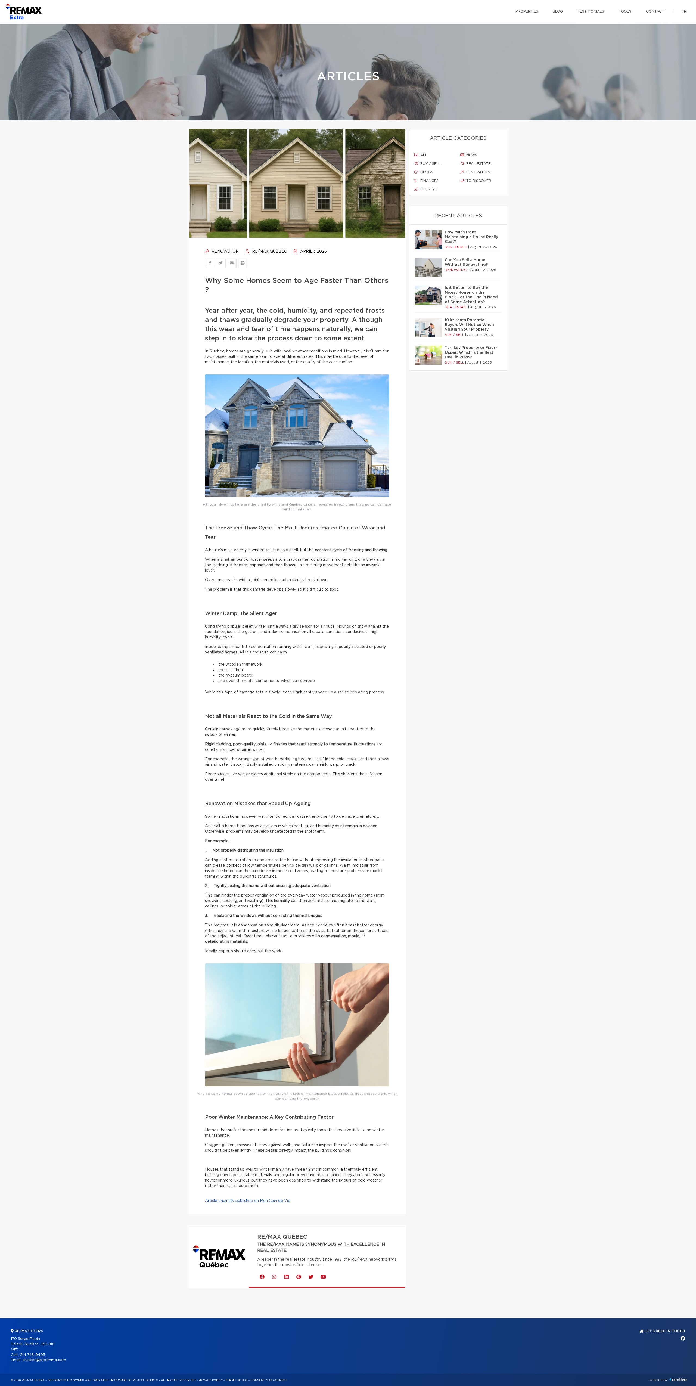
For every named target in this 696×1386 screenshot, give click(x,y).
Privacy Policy (210, 1380)
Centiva (678, 1379)
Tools (625, 11)
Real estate (477, 164)
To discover (478, 181)
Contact (655, 11)
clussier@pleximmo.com (44, 1360)
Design (426, 172)
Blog (558, 11)
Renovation (224, 251)
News (471, 155)
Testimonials (590, 11)
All (423, 155)
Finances (429, 181)
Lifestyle (429, 189)
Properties (526, 11)
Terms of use (236, 1380)
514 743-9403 (32, 1355)
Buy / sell (430, 164)
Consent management (269, 1380)
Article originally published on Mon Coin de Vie (247, 1201)
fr (684, 11)
